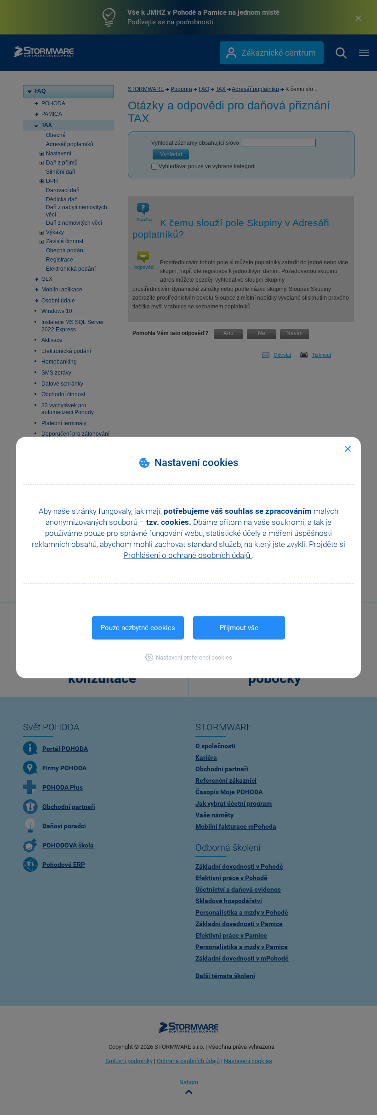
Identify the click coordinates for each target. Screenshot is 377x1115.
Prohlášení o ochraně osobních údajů (188, 555)
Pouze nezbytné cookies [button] (138, 628)
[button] (188, 657)
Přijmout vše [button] (239, 628)
